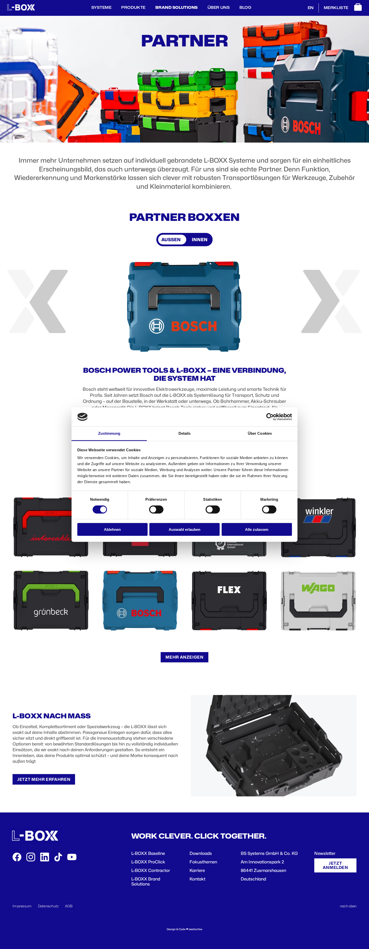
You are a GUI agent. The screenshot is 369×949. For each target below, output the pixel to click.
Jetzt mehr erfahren (43, 779)
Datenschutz (48, 906)
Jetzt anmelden (335, 865)
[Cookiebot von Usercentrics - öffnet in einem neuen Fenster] (270, 417)
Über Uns (219, 7)
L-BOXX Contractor (150, 870)
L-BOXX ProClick (148, 861)
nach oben (348, 906)
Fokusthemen (203, 861)
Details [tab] (184, 433)
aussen (171, 239)
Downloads (201, 853)
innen (200, 239)
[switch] (156, 509)
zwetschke (195, 929)
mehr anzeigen (184, 657)
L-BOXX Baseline (148, 853)
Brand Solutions (176, 7)
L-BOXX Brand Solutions (145, 881)
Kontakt (197, 878)
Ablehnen (112, 529)
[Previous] (37, 301)
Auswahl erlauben (184, 529)
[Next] (331, 301)
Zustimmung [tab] (109, 433)
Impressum (22, 906)
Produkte (133, 7)
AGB (69, 906)
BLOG (245, 7)
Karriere (197, 870)
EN (311, 8)
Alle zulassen (256, 529)
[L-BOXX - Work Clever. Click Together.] (21, 9)
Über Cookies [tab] (260, 433)
